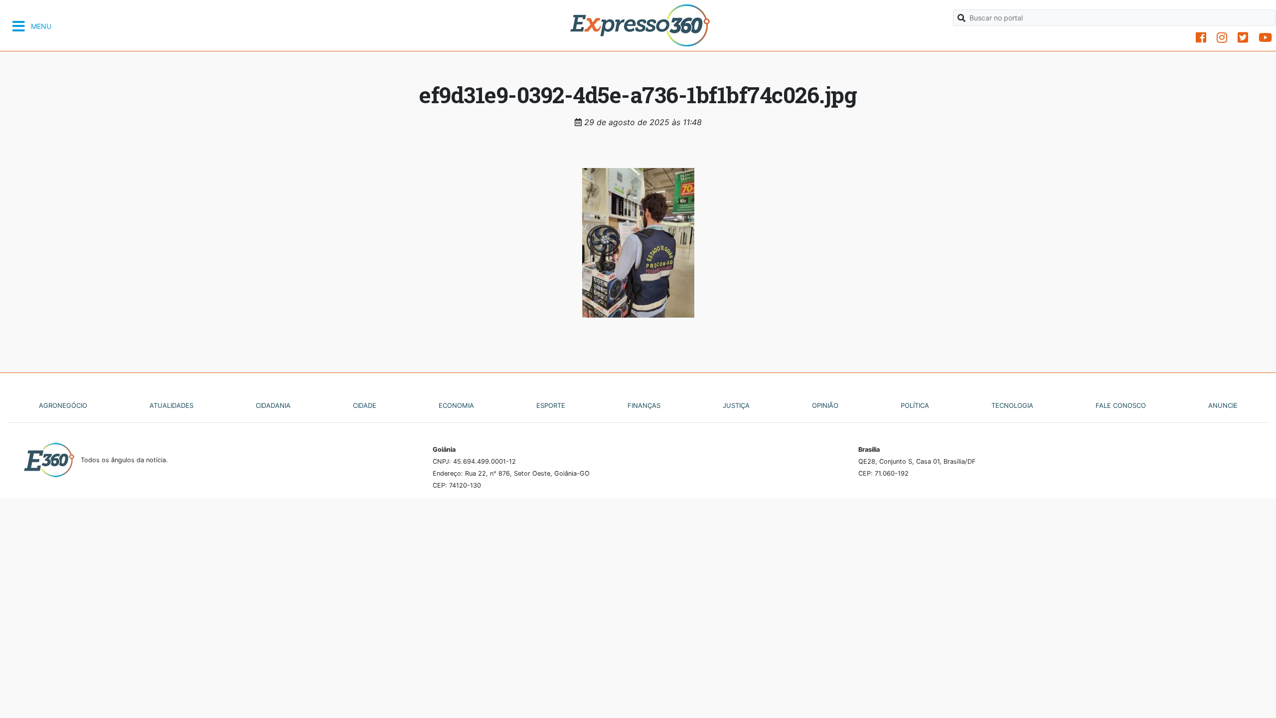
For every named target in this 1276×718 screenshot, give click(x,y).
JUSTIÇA (736, 405)
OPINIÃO (825, 405)
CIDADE (364, 405)
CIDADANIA (273, 405)
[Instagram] (1222, 37)
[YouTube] (1265, 37)
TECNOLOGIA (1012, 405)
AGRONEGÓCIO (63, 405)
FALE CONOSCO (1121, 405)
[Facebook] (1201, 37)
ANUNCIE (1223, 405)
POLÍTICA (915, 405)
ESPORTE (550, 405)
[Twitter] (1243, 37)
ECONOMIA (456, 405)
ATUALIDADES (171, 405)
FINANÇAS (644, 405)
